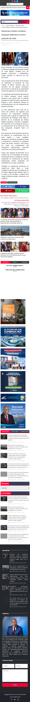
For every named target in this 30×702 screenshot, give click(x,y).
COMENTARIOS (24, 432)
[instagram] (15, 1)
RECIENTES (5, 431)
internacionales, (5, 45)
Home (2, 25)
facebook (24, 262)
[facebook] (12, 1)
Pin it (10, 191)
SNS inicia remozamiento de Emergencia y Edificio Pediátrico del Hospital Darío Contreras (18, 446)
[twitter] (17, 1)
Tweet (10, 186)
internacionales (10, 25)
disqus (15, 262)
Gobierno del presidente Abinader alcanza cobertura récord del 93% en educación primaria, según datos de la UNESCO (18, 437)
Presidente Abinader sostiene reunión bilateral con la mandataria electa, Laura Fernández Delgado (13, 255)
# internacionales (12, 182)
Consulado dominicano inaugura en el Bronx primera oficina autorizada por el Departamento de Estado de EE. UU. (14, 221)
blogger (5, 262)
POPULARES (15, 431)
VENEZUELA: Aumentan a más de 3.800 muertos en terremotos (12, 238)
